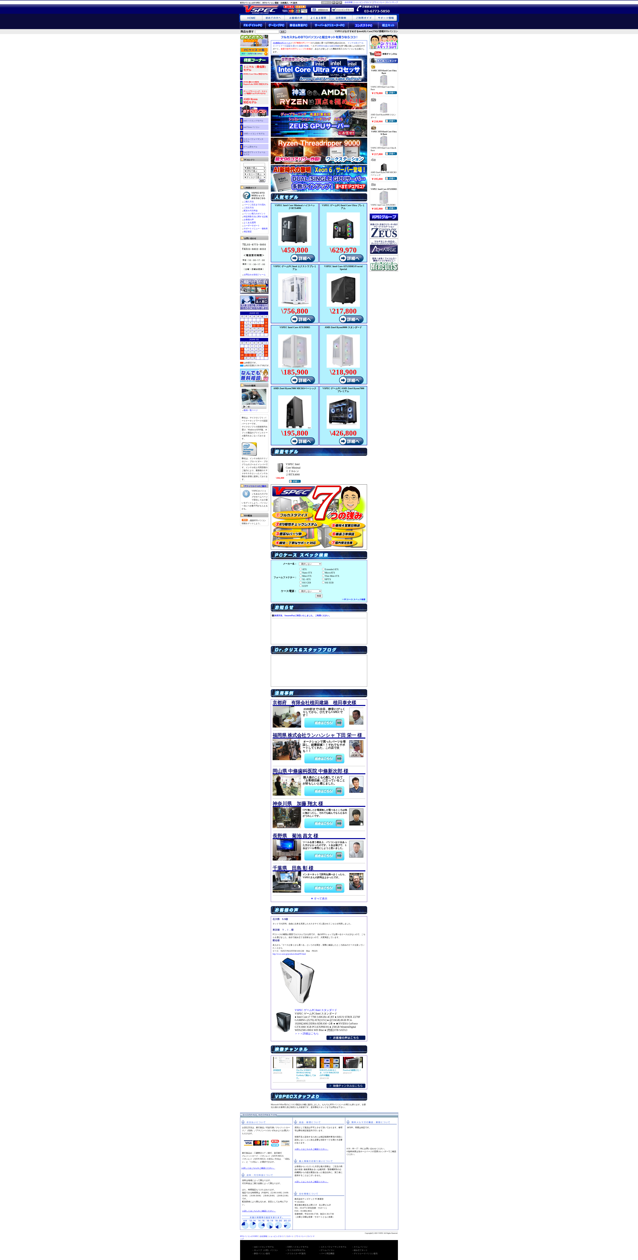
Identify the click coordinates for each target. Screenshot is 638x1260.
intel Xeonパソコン (251, 127)
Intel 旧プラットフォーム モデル (254, 153)
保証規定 (248, 231)
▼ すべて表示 (319, 898)
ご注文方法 (249, 207)
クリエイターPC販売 (296, 1253)
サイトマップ (392, 2)
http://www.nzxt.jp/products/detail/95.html (289, 954)
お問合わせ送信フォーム (255, 274)
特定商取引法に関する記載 (256, 216)
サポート (290, 1236)
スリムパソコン (361, 1247)
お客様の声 (249, 219)
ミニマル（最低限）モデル (255, 68)
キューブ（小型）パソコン (266, 1250)
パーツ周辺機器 (327, 1253)
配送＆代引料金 (251, 210)
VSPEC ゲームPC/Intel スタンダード (316, 1010)
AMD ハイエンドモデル (254, 133)
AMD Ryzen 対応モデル (250, 101)
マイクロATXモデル (296, 1250)
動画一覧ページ (251, 410)
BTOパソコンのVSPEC (249, 1236)
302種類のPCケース (281, 43)
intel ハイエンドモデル (253, 121)
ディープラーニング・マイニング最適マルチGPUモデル (255, 92)
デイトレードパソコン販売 (366, 1253)
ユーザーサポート (252, 225)
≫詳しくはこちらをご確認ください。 (258, 1168)
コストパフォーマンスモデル (333, 1247)
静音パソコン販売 (262, 1253)
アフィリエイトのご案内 (255, 486)
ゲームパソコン (327, 1250)
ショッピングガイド (363, 2)
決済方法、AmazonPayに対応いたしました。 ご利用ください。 (302, 615)
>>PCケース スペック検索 (353, 599)
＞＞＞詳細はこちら (307, 1033)
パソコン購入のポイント (255, 213)
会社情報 (349, 2)
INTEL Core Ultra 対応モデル (255, 74)
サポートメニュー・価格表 (256, 228)
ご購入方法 (249, 201)
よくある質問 (250, 222)
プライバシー (379, 2)
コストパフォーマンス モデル (253, 140)
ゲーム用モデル (250, 147)
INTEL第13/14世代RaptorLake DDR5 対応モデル (255, 83)
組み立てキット (361, 1250)
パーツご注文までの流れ (255, 204)
